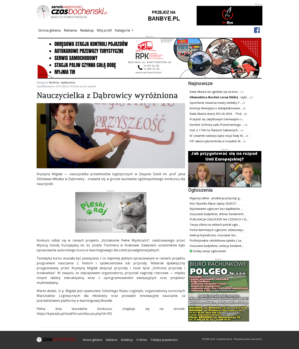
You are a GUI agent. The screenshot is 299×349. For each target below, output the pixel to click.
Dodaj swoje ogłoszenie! (209, 251)
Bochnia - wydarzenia (62, 82)
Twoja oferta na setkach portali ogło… (215, 224)
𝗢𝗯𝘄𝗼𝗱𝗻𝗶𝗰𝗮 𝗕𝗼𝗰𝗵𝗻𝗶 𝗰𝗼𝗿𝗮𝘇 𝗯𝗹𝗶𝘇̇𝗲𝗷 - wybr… (220, 97)
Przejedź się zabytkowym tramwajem (215, 119)
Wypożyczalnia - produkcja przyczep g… (216, 198)
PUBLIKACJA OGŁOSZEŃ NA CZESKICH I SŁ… (219, 219)
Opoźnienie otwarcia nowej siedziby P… (216, 103)
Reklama (70, 30)
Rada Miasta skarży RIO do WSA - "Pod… (217, 114)
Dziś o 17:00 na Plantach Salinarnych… (215, 130)
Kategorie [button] (123, 30)
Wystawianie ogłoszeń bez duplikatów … (216, 209)
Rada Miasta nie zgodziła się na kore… (215, 92)
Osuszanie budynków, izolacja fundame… (217, 246)
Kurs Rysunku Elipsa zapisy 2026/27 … (214, 203)
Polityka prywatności (164, 340)
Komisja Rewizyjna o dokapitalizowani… (216, 108)
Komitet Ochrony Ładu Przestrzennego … (217, 125)
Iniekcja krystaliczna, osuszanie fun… (214, 235)
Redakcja (87, 30)
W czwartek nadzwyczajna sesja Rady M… (218, 136)
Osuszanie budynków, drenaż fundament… (218, 214)
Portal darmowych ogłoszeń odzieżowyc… (218, 230)
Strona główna (50, 30)
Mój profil (104, 30)
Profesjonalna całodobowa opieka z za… (216, 240)
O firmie (141, 340)
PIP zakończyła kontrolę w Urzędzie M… (216, 141)
